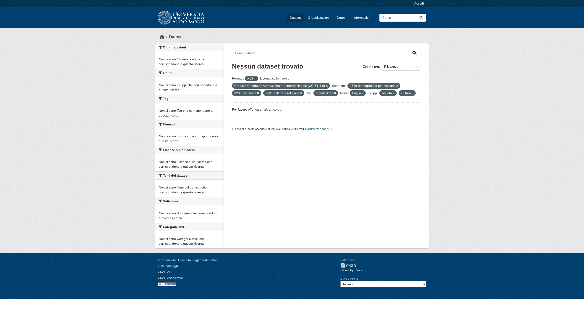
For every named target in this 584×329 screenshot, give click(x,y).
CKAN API (165, 272)
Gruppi (341, 17)
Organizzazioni (318, 17)
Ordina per (371, 66)
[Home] (162, 36)
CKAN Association (171, 278)
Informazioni (362, 17)
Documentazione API (318, 129)
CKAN (348, 265)
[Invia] (421, 18)
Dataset (295, 17)
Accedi (419, 3)
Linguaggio (349, 278)
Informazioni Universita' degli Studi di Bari (188, 260)
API (295, 129)
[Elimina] (255, 78)
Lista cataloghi (168, 266)
